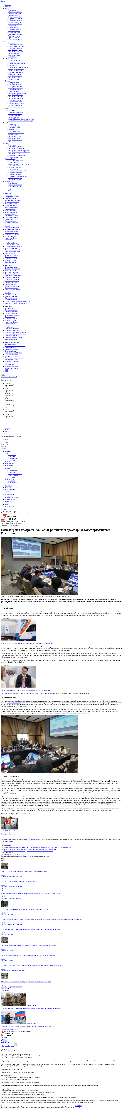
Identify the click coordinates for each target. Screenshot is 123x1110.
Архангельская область (16, 62)
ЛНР (10, 188)
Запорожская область (15, 185)
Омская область (13, 134)
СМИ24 (77, 1107)
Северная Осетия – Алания (17, 155)
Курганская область (14, 115)
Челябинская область (15, 114)
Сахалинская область (15, 172)
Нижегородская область (16, 86)
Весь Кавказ (12, 145)
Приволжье (8, 81)
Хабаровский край (14, 174)
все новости (5, 990)
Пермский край (13, 91)
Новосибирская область (16, 133)
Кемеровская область (15, 129)
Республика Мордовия (15, 96)
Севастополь (12, 57)
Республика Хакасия (15, 140)
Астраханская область (15, 44)
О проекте (4, 1037)
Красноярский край (14, 131)
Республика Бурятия (15, 179)
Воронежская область (15, 19)
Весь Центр (12, 10)
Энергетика (12, 456)
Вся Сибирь (12, 124)
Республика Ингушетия (16, 148)
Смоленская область (15, 32)
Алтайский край (13, 126)
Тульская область (14, 38)
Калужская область (14, 22)
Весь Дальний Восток (15, 160)
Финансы (11, 460)
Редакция (4, 1041)
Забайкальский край (15, 178)
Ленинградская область (16, 69)
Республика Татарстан (15, 98)
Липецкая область (14, 27)
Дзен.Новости (35, 840)
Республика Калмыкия (15, 51)
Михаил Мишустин (13, 703)
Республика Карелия (15, 76)
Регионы (4, 1)
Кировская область (14, 84)
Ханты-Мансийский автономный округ (21, 119)
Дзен (82, 840)
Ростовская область (14, 53)
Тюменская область (14, 117)
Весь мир (8, 5)
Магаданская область (15, 167)
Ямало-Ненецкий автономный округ (20, 121)
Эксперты (8, 468)
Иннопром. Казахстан (11, 854)
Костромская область (15, 24)
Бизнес (7, 453)
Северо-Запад (9, 58)
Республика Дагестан (15, 147)
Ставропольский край (15, 157)
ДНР (10, 190)
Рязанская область (14, 31)
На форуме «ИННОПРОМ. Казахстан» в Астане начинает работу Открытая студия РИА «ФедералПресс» (38, 847)
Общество (8, 462)
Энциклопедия (13, 470)
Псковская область (14, 74)
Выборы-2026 (31, 1023)
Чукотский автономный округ (18, 176)
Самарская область (14, 100)
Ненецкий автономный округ (18, 67)
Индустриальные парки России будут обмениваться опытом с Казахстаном (28, 851)
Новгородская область (15, 72)
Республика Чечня (14, 153)
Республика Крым (14, 55)
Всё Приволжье (13, 83)
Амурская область (14, 162)
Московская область (15, 12)
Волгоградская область (16, 46)
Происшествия (9, 463)
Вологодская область (15, 65)
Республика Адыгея (15, 50)
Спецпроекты (9, 479)
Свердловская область (15, 112)
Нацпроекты (9, 465)
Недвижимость (13, 458)
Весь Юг (11, 43)
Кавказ (7, 143)
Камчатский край (14, 166)
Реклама (7, 428)
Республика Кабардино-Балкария (19, 150)
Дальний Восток (10, 159)
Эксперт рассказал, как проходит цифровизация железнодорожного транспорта (30, 849)
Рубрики (3, 448)
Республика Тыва (14, 138)
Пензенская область (14, 89)
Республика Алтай (14, 136)
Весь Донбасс (12, 183)
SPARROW (78, 1106)
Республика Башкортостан (17, 93)
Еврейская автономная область (18, 164)
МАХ (28, 840)
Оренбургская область (15, 88)
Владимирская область (15, 17)
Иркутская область (14, 127)
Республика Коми (14, 77)
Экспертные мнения (15, 474)
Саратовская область (15, 102)
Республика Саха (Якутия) (17, 171)
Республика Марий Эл (15, 95)
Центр (7, 8)
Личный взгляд (13, 475)
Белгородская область (15, 13)
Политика (8, 451)
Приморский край (14, 169)
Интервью (11, 477)
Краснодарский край (15, 48)
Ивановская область (15, 20)
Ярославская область (15, 39)
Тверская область (14, 36)
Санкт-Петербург (14, 79)
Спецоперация (31, 1005)
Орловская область (14, 29)
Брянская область (14, 15)
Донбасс (7, 181)
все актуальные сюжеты (9, 1029)
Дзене (24, 856)
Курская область (13, 25)
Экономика (12, 455)
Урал (6, 108)
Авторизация (5, 1042)
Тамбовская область (15, 34)
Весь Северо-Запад (14, 60)
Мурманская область (15, 70)
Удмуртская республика (16, 103)
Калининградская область (16, 63)
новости (3, 446)
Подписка (11, 481)
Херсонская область (15, 186)
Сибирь (7, 122)
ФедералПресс (7, 841)
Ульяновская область (15, 105)
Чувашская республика (16, 107)
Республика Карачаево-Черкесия (19, 152)
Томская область (13, 141)
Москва (7, 6)
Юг (6, 41)
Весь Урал (11, 110)
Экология (8, 467)
